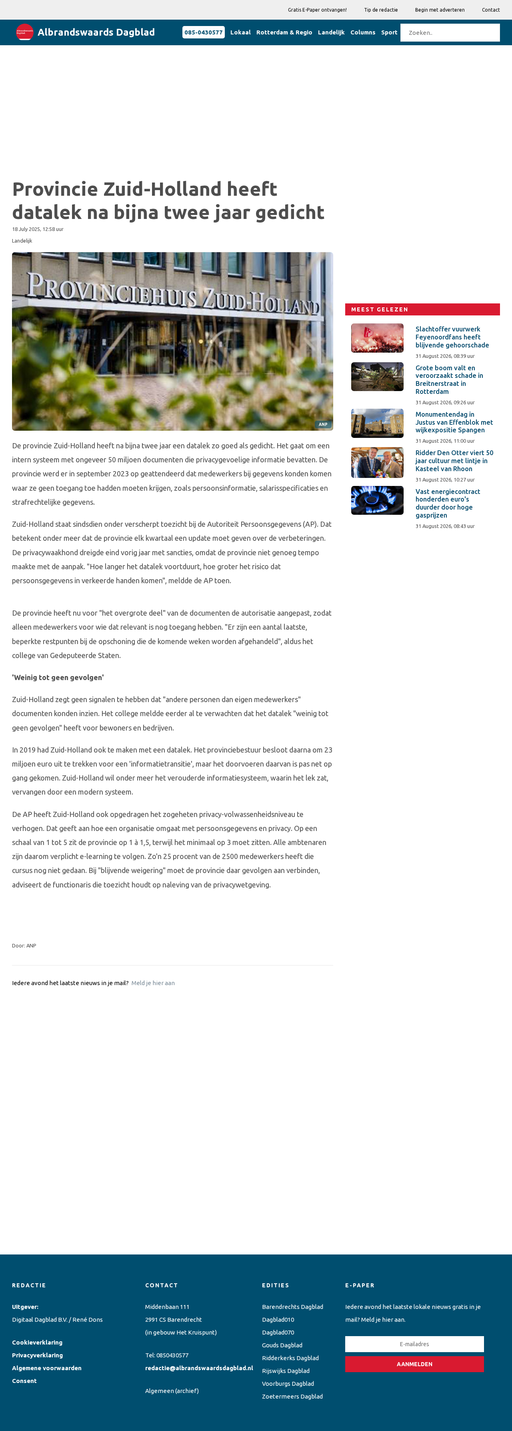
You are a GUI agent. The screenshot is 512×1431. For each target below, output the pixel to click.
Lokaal (240, 32)
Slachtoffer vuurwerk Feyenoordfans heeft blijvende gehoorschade (452, 337)
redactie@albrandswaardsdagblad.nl (199, 1368)
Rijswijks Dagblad (286, 1370)
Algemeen (159, 1390)
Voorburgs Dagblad (288, 1383)
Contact (491, 9)
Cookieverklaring (37, 1342)
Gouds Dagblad (282, 1345)
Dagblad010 (278, 1319)
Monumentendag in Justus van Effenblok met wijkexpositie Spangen (454, 422)
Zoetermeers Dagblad (292, 1396)
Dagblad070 (278, 1332)
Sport (389, 32)
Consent (24, 1380)
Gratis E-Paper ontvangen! (317, 9)
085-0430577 (203, 32)
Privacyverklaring (37, 1355)
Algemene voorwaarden (47, 1368)
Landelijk (331, 32)
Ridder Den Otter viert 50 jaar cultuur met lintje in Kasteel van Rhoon (454, 460)
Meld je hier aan (153, 982)
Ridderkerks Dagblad (290, 1358)
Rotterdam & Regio (284, 32)
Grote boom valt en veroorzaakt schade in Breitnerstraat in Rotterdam (449, 379)
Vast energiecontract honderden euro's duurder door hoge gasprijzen (448, 503)
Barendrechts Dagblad (292, 1306)
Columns (363, 32)
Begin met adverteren (440, 9)
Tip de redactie (381, 9)
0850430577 (172, 1355)
